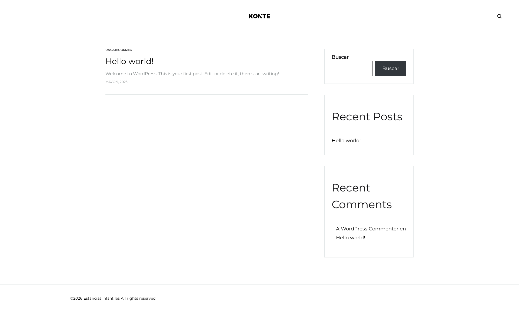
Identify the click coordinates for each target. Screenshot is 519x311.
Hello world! (129, 61)
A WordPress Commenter (367, 229)
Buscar (340, 57)
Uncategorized (118, 50)
